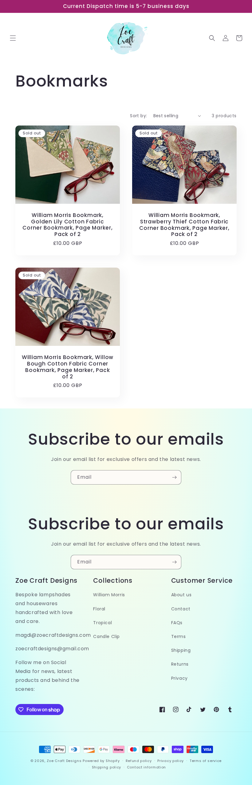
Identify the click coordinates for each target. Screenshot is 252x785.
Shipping (181, 650)
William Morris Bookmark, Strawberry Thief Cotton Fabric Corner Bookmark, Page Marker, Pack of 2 (184, 225)
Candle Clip (106, 636)
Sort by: (138, 116)
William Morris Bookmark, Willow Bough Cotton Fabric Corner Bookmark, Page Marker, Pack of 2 (67, 367)
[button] (13, 38)
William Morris (109, 595)
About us (181, 595)
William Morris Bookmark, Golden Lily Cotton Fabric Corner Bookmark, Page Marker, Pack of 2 (67, 225)
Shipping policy (106, 767)
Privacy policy (170, 760)
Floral (99, 609)
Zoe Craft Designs (64, 760)
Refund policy (139, 760)
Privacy (179, 678)
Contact (181, 609)
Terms (178, 636)
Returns (180, 664)
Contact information (146, 767)
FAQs (177, 623)
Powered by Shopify (101, 760)
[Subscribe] (174, 477)
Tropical (102, 623)
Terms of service (206, 760)
